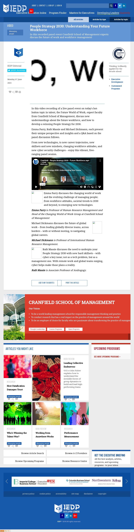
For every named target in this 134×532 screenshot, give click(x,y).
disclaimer (88, 493)
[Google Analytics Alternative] (5, 530)
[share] (13, 92)
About (34, 6)
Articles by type (99, 19)
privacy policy (28, 493)
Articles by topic (121, 19)
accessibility (61, 493)
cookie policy (45, 493)
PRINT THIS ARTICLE (72, 283)
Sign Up (51, 6)
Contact (42, 6)
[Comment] (16, 92)
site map (75, 493)
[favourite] (10, 92)
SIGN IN (59, 6)
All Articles (78, 19)
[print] (20, 92)
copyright (102, 493)
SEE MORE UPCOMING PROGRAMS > (107, 357)
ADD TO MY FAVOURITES (46, 283)
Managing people (14, 396)
